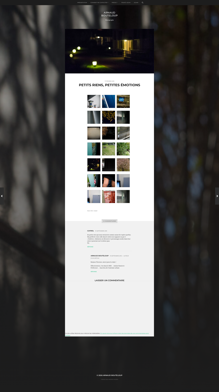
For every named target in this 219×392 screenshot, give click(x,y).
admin (136, 2)
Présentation (82, 2)
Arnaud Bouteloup (109, 14)
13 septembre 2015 (101, 231)
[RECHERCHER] (142, 2)
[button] (94, 101)
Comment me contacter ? (99, 2)
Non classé (94, 211)
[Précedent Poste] (2, 196)
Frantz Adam (126, 2)
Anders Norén (113, 379)
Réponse (90, 247)
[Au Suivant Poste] (217, 196)
